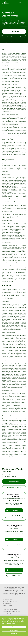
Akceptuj (14, 627)
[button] (20, 2)
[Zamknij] (26, 618)
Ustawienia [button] (14, 633)
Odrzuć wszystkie (14, 630)
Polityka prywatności (10, 623)
